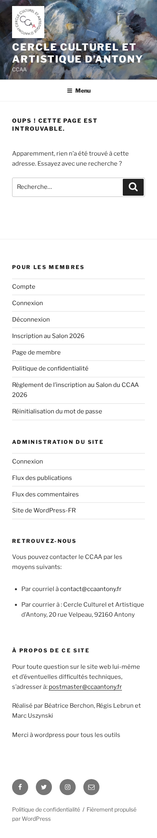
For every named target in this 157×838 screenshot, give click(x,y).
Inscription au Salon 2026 (48, 336)
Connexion (27, 303)
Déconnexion (31, 319)
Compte (23, 286)
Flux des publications (42, 478)
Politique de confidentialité (50, 368)
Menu (83, 90)
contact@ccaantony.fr (91, 589)
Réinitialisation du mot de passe (57, 411)
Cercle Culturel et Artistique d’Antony (77, 53)
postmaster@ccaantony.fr (85, 686)
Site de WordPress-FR (44, 510)
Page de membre (36, 352)
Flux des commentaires (45, 494)
